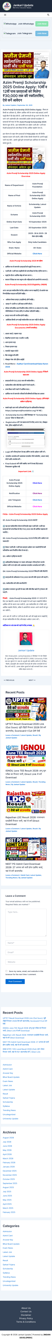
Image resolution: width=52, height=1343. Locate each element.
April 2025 (7, 1204)
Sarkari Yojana (9, 1098)
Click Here (37, 253)
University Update (10, 1119)
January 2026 (9, 1167)
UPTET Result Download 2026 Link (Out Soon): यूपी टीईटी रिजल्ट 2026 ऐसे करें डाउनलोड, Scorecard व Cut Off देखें (26, 727)
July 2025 (7, 1191)
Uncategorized (9, 1114)
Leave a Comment (12, 735)
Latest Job (7, 1085)
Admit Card (25, 875)
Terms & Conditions (26, 1322)
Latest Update (26, 735)
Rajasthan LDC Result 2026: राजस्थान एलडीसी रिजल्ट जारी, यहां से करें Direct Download (25, 821)
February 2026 (9, 1162)
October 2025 (9, 1179)
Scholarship (8, 1102)
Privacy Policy (26, 1318)
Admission (7, 1065)
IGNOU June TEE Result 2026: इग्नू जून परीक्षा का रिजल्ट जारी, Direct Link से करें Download (26, 774)
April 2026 (7, 1154)
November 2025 (10, 1175)
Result (35, 735)
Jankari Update (23, 5)
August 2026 (8, 1138)
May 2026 (7, 1150)
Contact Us (26, 1311)
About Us (26, 1308)
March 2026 (8, 1158)
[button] (48, 14)
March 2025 (8, 1208)
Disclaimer (26, 1315)
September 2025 (10, 1183)
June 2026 (7, 1146)
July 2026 (7, 1142)
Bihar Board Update (11, 1077)
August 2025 (8, 1187)
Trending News (11, 878)
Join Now (42, 23)
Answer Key (8, 1073)
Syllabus (6, 1106)
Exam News (8, 1081)
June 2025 (7, 1196)
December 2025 (10, 1171)
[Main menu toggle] (5, 14)
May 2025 (7, 1200)
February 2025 (9, 1212)
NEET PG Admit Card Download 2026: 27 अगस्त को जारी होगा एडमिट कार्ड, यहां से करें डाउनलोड (24, 867)
